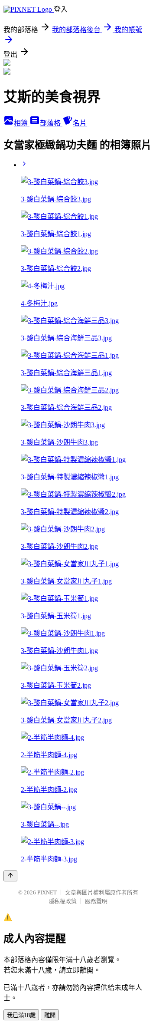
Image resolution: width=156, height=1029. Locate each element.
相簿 (21, 123)
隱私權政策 (63, 901)
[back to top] (10, 876)
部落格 (51, 123)
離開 (49, 1015)
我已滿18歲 (21, 1015)
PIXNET (47, 892)
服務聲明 (96, 901)
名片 (80, 123)
